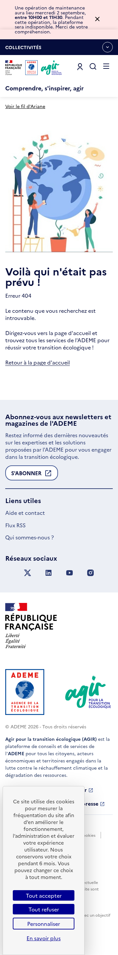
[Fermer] (97, 19)
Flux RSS (15, 525)
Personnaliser (43, 923)
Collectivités (23, 49)
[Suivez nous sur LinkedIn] (48, 573)
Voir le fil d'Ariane (25, 106)
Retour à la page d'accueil (37, 362)
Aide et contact (25, 512)
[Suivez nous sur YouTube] (69, 573)
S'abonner (26, 474)
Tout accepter (44, 895)
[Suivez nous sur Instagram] (90, 573)
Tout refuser (44, 909)
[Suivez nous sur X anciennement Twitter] (27, 573)
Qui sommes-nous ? (29, 537)
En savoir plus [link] (44, 938)
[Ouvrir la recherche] (93, 67)
